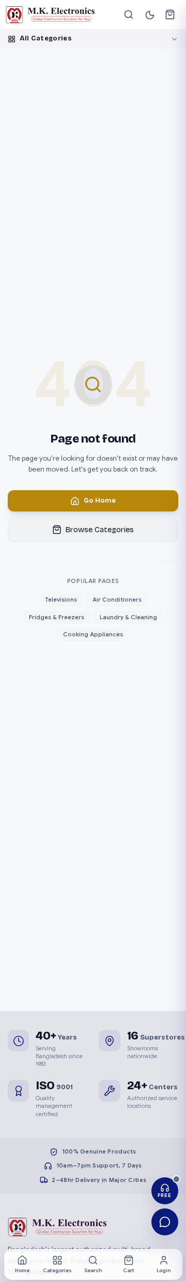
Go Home (100, 500)
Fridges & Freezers (56, 617)
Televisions (61, 599)
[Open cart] (170, 15)
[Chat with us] (165, 1222)
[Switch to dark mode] (150, 14)
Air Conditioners (117, 599)
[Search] (129, 15)
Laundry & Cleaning (128, 617)
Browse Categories (99, 529)
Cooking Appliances (93, 634)
